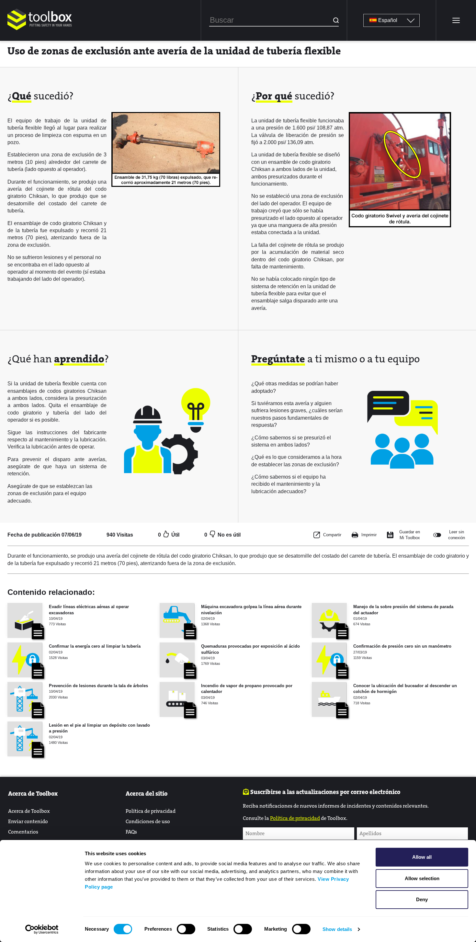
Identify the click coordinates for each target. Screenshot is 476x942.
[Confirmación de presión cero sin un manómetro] (329, 659)
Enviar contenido (28, 821)
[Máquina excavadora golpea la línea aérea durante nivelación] (177, 620)
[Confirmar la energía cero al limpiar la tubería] (24, 659)
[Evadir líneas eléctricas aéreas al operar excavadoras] (24, 620)
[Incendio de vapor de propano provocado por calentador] (177, 699)
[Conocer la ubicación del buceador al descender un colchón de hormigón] (329, 699)
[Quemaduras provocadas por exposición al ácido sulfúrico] (177, 659)
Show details (337, 929)
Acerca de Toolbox (29, 811)
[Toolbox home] (39, 30)
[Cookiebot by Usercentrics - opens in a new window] (42, 929)
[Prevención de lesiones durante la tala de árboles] (24, 699)
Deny (422, 899)
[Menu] (456, 20)
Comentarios (23, 831)
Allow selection (422, 878)
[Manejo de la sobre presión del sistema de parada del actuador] (329, 620)
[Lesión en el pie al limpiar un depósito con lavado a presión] (24, 738)
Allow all (422, 857)
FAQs (131, 831)
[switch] (186, 929)
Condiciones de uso (148, 821)
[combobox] (274, 20)
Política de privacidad (151, 811)
